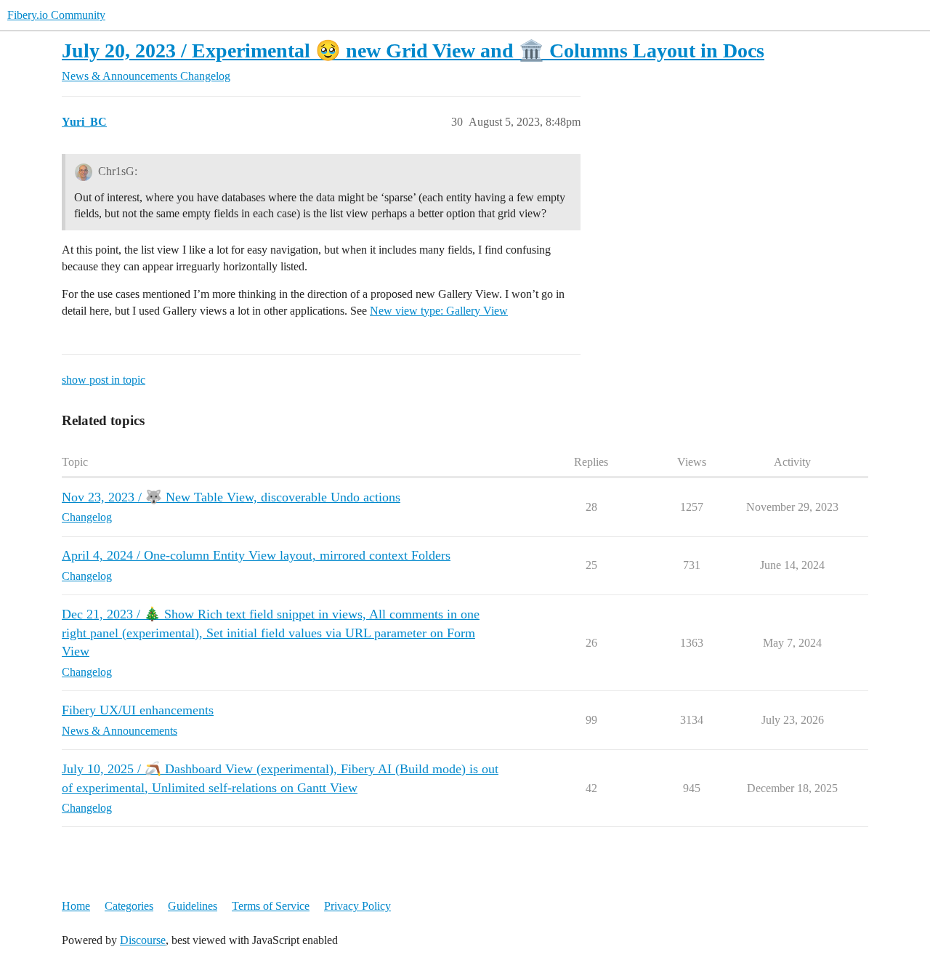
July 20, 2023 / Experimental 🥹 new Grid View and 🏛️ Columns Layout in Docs (413, 50)
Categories (129, 906)
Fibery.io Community (56, 15)
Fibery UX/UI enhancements (138, 710)
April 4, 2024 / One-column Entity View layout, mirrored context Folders (256, 555)
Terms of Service (271, 906)
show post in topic (103, 380)
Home (76, 906)
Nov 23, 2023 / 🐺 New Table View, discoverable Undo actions (231, 497)
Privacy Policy (357, 906)
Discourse (143, 940)
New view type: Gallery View (439, 310)
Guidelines (192, 906)
